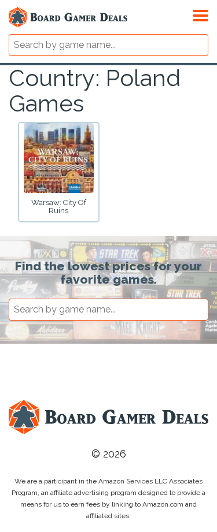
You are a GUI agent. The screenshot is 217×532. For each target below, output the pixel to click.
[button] (200, 14)
